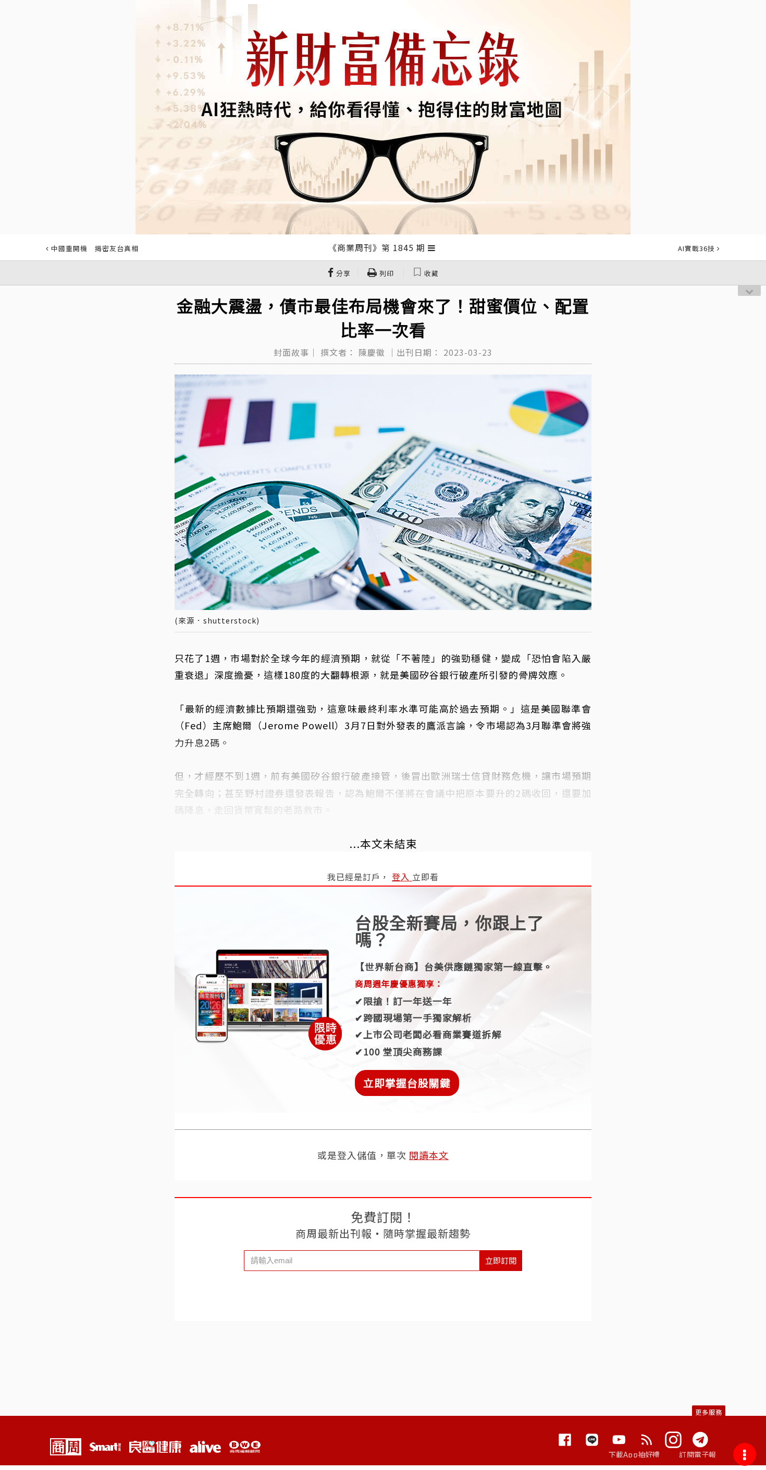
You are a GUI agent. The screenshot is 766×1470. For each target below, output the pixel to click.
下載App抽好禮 (634, 1454)
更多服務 (708, 1411)
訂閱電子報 (697, 1454)
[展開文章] (432, 247)
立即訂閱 (500, 1260)
